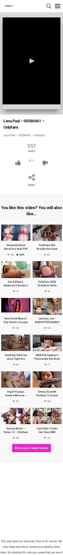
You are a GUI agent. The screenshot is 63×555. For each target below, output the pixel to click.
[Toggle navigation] (57, 6)
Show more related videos (31, 448)
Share (31, 185)
